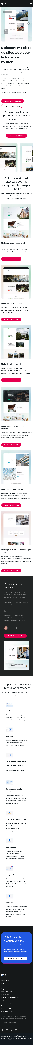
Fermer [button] (4, 1042)
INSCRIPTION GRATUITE (11, 259)
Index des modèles (6, 1008)
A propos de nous (6, 991)
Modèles (3, 986)
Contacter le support (7, 1003)
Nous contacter (5, 994)
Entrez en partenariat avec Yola (10, 997)
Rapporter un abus (6, 1006)
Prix (2, 983)
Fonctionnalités (6, 980)
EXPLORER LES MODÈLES (12, 106)
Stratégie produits (6, 1011)
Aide (2, 1000)
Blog (2, 989)
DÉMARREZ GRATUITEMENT (13, 101)
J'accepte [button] (12, 1042)
